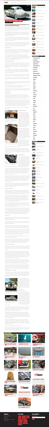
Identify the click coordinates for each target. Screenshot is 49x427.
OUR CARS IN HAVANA (39, 177)
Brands (17, 2)
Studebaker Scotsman (26, 130)
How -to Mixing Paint (36, 356)
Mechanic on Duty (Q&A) (23, 2)
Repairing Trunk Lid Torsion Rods (39, 32)
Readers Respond (38, 180)
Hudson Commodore (25, 115)
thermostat (18, 261)
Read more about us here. (22, 0)
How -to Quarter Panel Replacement (40, 19)
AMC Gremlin (20, 421)
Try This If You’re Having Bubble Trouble (40, 35)
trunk (9, 261)
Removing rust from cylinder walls (39, 47)
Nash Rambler (20, 131)
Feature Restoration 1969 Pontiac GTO (40, 183)
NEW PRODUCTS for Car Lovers (39, 186)
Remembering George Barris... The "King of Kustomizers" (40, 162)
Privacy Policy (6, 418)
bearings (20, 105)
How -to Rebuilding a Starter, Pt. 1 (24, 407)
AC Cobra (19, 417)
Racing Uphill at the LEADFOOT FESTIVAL (39, 202)
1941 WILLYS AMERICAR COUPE (9, 369)
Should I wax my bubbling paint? (39, 152)
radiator (24, 213)
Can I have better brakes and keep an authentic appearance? (40, 155)
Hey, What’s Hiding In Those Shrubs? (40, 164)
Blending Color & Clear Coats (39, 10)
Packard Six (21, 86)
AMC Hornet (25, 421)
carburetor (16, 37)
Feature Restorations (13, 2)
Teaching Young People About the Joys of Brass (40, 199)
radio (15, 54)
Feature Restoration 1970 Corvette (39, 196)
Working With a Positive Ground (39, 29)
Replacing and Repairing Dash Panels (40, 16)
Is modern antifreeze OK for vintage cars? (40, 13)
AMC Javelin (20, 423)
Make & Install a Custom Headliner (40, 38)
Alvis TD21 (27, 417)
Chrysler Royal (20, 116)
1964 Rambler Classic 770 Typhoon (40, 44)
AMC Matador (25, 423)
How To (27, 2)
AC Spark (23, 417)
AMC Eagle (25, 420)
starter (21, 33)
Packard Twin (6, 171)
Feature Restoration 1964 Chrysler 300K (40, 7)
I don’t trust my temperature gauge (39, 143)
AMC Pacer (20, 424)
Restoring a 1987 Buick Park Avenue (40, 146)
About (30, 2)
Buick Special (20, 115)
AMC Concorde (20, 420)
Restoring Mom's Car (38, 149)
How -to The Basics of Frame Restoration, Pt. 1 (40, 50)
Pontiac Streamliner (26, 116)
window (11, 213)
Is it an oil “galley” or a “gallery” (39, 41)
